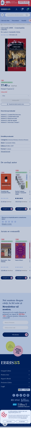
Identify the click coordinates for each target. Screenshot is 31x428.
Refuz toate (9, 421)
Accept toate (22, 421)
